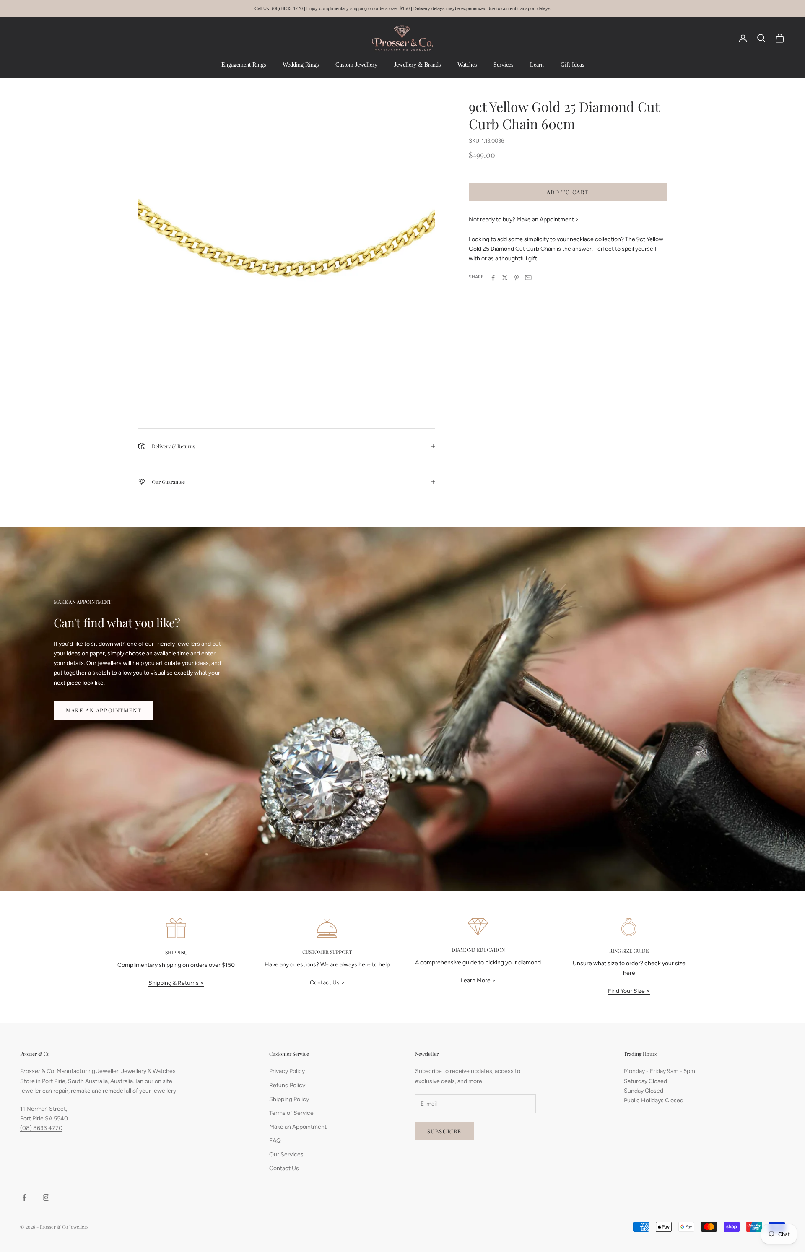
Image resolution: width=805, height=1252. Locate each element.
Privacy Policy (287, 1071)
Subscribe (444, 1131)
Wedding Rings (301, 65)
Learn (537, 65)
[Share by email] (528, 277)
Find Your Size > (629, 991)
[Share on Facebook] (493, 277)
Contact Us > (327, 982)
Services (503, 65)
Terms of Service (291, 1113)
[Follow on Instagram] (46, 1197)
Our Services (286, 1154)
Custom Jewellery (356, 65)
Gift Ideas (572, 65)
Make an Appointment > (548, 219)
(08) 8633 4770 (41, 1128)
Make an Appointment (103, 710)
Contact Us (284, 1168)
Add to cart (568, 191)
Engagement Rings (243, 65)
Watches (467, 65)
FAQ (275, 1140)
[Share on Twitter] (504, 277)
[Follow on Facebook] (24, 1197)
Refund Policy (287, 1085)
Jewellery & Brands (417, 65)
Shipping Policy (289, 1099)
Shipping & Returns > (176, 983)
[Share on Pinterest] (516, 277)
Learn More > (478, 980)
